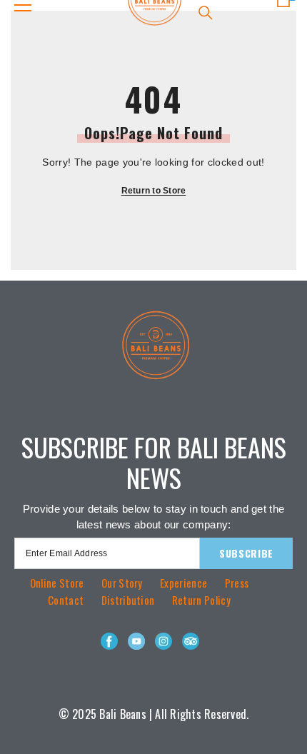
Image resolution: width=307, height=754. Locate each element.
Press (237, 582)
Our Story (122, 582)
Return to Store (153, 191)
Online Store (57, 582)
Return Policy (201, 600)
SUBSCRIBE (246, 553)
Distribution (128, 600)
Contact (66, 600)
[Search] (205, 12)
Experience (183, 582)
